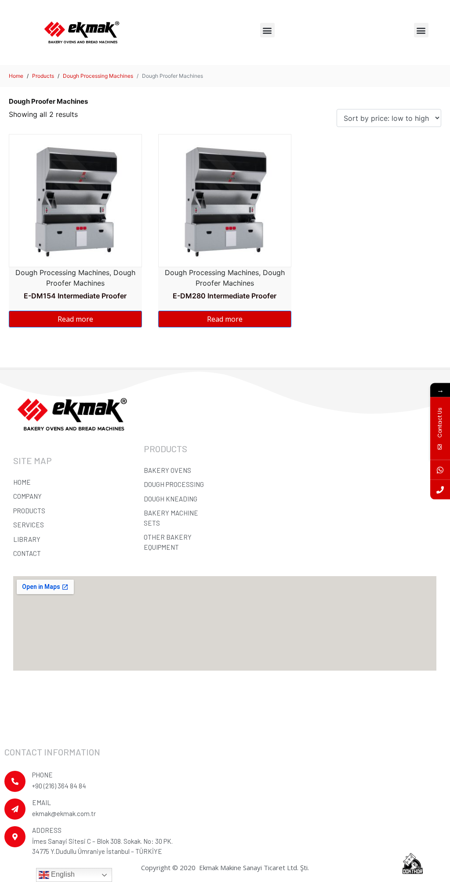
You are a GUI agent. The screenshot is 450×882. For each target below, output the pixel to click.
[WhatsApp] (440, 469)
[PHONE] (14, 781)
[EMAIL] (14, 809)
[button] (267, 30)
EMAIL (41, 802)
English (62, 874)
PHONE (42, 775)
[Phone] (440, 489)
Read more (75, 319)
